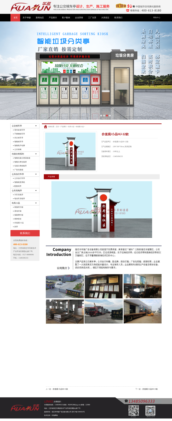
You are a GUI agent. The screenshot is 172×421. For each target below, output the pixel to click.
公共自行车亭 (18, 174)
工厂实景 (92, 18)
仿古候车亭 (18, 138)
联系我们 (118, 18)
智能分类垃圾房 (20, 162)
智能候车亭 (18, 142)
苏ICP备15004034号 (78, 412)
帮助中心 (156, 18)
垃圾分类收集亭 (20, 166)
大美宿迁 (105, 18)
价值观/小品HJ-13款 (150, 389)
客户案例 (66, 18)
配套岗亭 (17, 186)
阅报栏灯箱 (18, 207)
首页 (16, 18)
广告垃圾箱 (18, 170)
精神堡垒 (17, 219)
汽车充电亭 (18, 195)
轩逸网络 (55, 415)
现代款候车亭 (19, 130)
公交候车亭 (17, 126)
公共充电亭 (17, 190)
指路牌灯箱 (18, 215)
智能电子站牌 (19, 146)
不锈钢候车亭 (19, 134)
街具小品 (16, 203)
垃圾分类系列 (18, 154)
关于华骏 (27, 18)
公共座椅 (17, 149)
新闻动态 (40, 18)
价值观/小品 (19, 223)
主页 (57, 126)
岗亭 (16, 227)
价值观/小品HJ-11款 (60, 389)
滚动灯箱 (17, 211)
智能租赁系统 (19, 182)
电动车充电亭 (19, 199)
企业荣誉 (79, 18)
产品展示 (53, 18)
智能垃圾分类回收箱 (22, 158)
